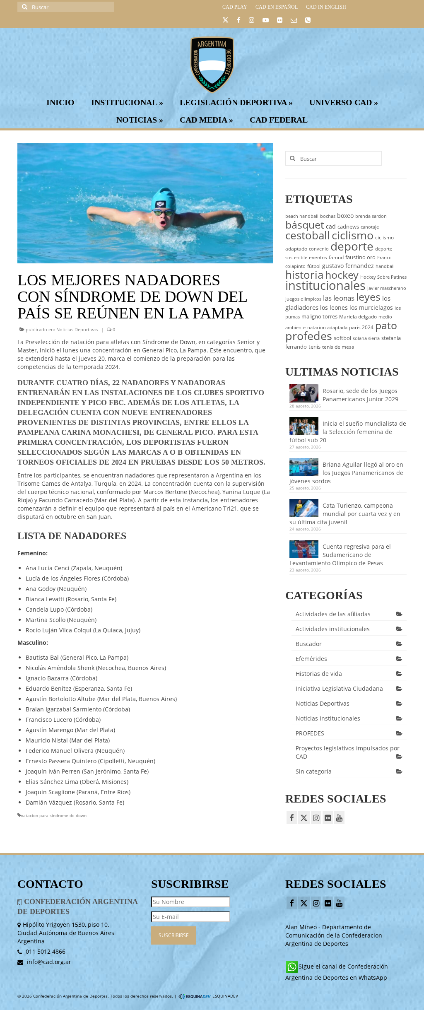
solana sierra (366, 338)
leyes (368, 296)
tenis (314, 346)
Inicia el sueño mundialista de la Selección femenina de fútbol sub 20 (347, 431)
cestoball (307, 235)
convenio (319, 249)
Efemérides (311, 659)
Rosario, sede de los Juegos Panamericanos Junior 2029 (360, 395)
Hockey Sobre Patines (383, 277)
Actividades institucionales (333, 629)
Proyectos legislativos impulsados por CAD (348, 752)
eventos (318, 257)
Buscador (309, 644)
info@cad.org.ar (48, 962)
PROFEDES (310, 733)
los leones (334, 307)
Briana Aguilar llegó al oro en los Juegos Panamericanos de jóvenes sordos (346, 472)
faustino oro (360, 257)
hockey (342, 275)
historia (304, 274)
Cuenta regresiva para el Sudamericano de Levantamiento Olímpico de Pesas (340, 554)
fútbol (313, 266)
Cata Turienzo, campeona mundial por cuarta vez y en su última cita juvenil (344, 513)
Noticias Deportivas (77, 329)
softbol (342, 338)
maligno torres (319, 316)
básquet (304, 224)
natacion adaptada (327, 327)
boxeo (345, 215)
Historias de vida (319, 673)
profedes (308, 335)
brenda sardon (371, 216)
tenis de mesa (338, 346)
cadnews (348, 226)
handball (385, 266)
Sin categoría (314, 771)
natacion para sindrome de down (54, 815)
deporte (351, 246)
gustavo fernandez (348, 266)
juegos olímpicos (303, 299)
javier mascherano (386, 288)
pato (386, 325)
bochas (327, 216)
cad (331, 226)
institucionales (325, 285)
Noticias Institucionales (328, 718)
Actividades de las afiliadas (333, 614)
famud (336, 257)
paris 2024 (361, 327)
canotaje (370, 227)
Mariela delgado (358, 316)
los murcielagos (371, 307)
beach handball (301, 216)
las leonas (338, 298)
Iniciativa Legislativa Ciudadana (339, 688)
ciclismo (352, 235)
